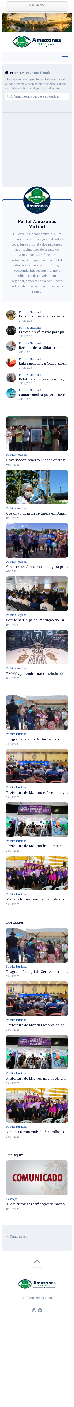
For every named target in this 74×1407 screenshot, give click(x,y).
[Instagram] (34, 1310)
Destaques (12, 1199)
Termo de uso (18, 1236)
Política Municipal (16, 734)
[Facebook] (40, 1310)
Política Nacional (30, 312)
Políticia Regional (16, 454)
